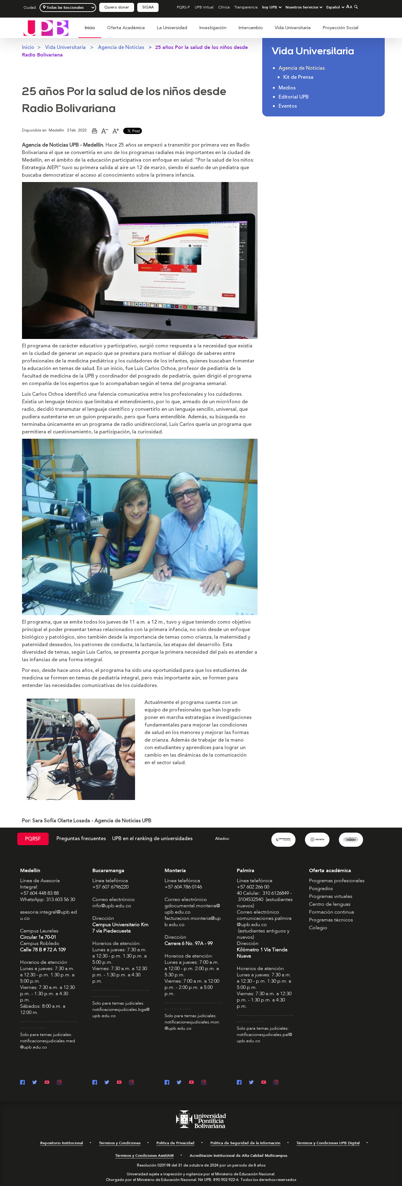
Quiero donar (116, 7)
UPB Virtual (204, 7)
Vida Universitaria (293, 27)
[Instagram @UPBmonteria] (203, 1083)
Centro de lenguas (329, 904)
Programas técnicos (331, 920)
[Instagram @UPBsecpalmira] (276, 1083)
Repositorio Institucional (61, 1143)
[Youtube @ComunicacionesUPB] (47, 1083)
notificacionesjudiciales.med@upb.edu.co (47, 1044)
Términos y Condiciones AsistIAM (144, 1155)
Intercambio (250, 27)
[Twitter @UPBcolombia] (34, 1083)
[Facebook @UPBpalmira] (239, 1083)
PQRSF (33, 839)
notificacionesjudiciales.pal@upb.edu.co (264, 1038)
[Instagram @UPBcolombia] (59, 1083)
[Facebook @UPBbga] (94, 1083)
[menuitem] (90, 31)
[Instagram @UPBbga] (131, 1083)
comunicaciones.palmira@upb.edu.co (264, 921)
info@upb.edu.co (111, 906)
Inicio (89, 27)
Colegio (318, 928)
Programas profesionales (337, 880)
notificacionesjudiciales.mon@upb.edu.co (192, 1025)
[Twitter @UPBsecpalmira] (251, 1083)
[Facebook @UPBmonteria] (167, 1083)
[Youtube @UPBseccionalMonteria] (191, 1083)
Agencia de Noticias (121, 47)
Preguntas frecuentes (81, 838)
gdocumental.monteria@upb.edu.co (192, 909)
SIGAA (148, 7)
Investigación (212, 27)
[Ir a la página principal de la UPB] (46, 27)
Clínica (224, 7)
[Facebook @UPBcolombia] (22, 1083)
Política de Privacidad (175, 1143)
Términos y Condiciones (119, 1143)
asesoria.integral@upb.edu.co (48, 915)
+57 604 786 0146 (183, 887)
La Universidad (172, 27)
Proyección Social (340, 27)
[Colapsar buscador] (355, 7)
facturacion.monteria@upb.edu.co (193, 921)
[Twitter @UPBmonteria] (179, 1083)
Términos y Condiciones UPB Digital (328, 1143)
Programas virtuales (330, 896)
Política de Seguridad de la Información (245, 1143)
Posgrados (321, 888)
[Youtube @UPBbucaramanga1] (119, 1083)
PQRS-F (183, 7)
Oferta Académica (126, 27)
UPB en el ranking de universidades (152, 838)
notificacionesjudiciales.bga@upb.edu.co (120, 1012)
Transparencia (246, 7)
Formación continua (331, 912)
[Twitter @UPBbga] (107, 1083)
